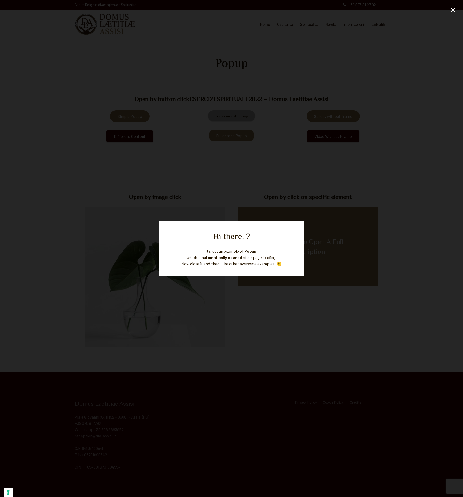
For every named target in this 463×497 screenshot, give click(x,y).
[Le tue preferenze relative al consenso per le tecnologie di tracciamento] (8, 492)
